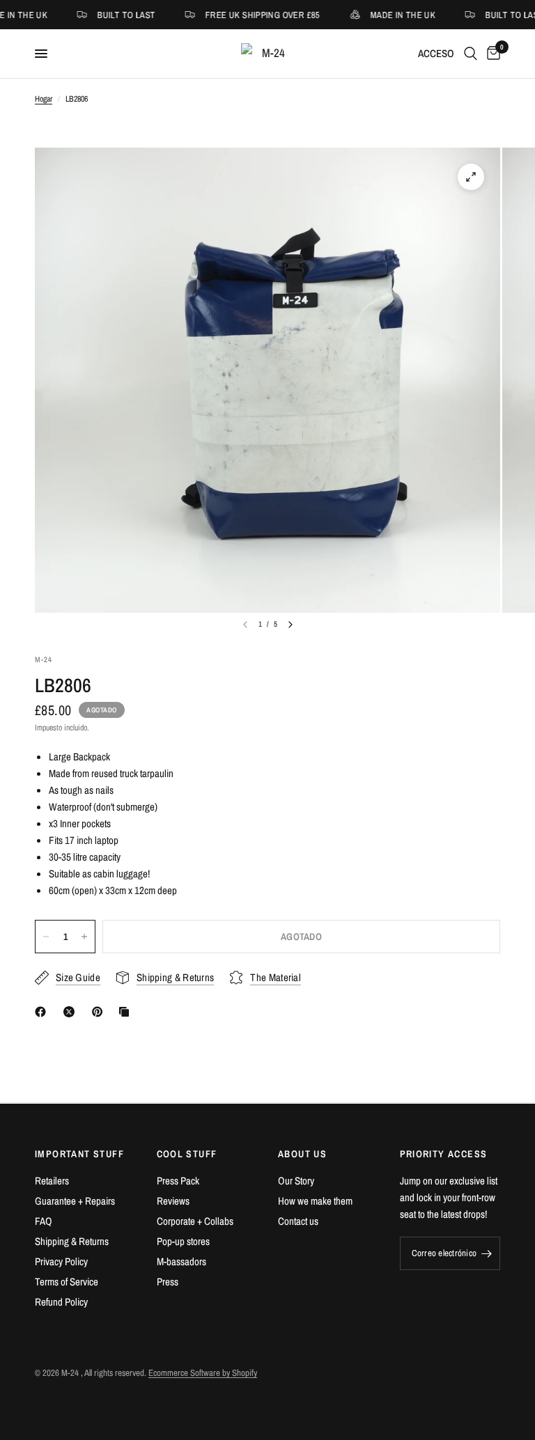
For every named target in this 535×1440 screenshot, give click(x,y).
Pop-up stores (183, 1241)
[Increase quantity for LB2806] (84, 937)
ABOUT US (302, 1154)
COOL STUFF (187, 1154)
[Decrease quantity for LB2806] (46, 937)
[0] (491, 53)
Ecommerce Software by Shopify (202, 1373)
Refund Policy (61, 1301)
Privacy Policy (61, 1261)
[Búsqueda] (470, 53)
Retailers (52, 1180)
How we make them (315, 1201)
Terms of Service (66, 1281)
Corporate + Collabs (195, 1221)
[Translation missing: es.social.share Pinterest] (100, 1011)
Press (167, 1281)
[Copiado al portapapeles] (126, 1011)
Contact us (298, 1221)
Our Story (296, 1180)
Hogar (43, 98)
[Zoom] (471, 177)
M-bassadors (181, 1261)
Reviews (173, 1201)
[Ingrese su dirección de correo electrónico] (486, 1253)
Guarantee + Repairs (75, 1201)
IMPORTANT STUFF (79, 1154)
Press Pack (178, 1180)
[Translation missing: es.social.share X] (71, 1011)
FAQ (43, 1221)
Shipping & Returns (72, 1241)
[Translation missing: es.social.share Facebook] (43, 1011)
